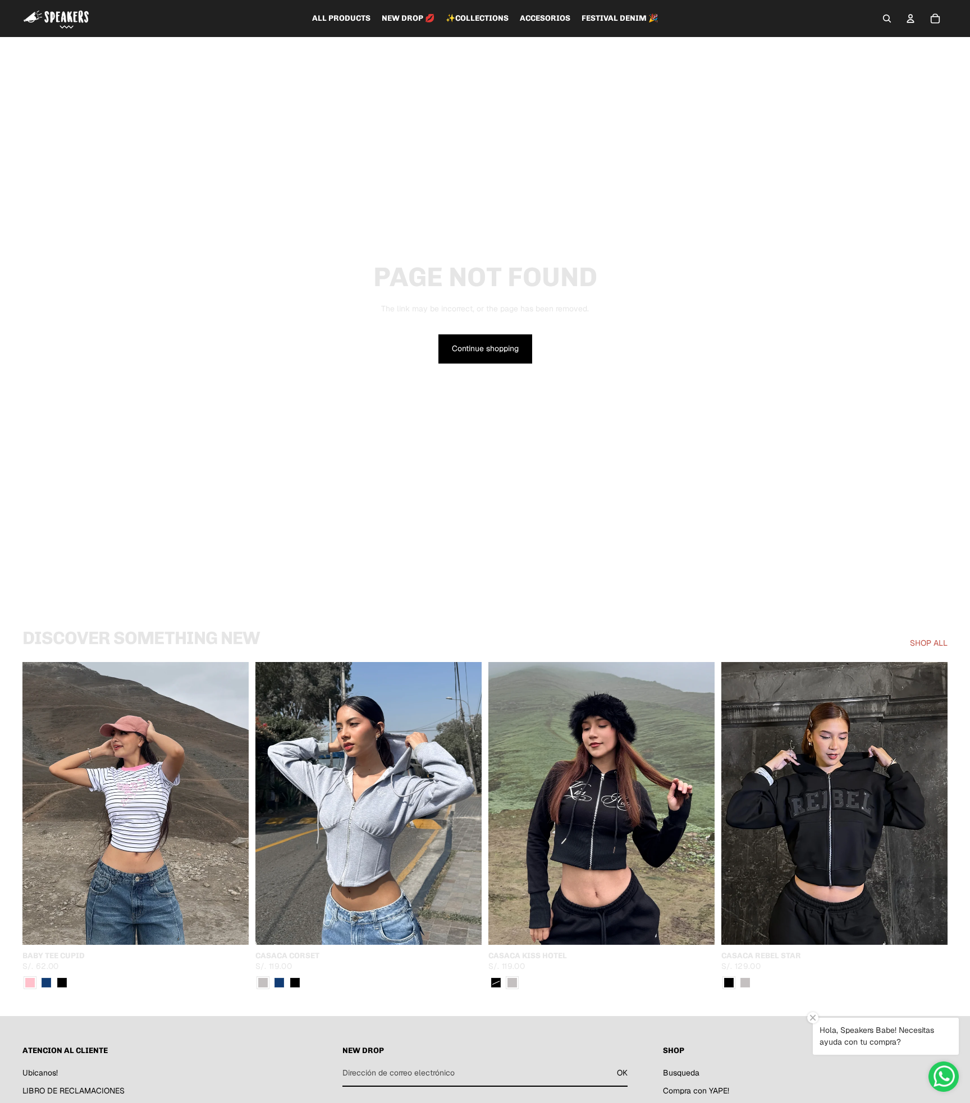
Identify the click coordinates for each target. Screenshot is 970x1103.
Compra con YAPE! (696, 1091)
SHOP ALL (929, 643)
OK (622, 1073)
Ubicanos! (40, 1073)
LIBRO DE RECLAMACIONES (73, 1091)
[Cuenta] (910, 18)
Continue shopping (485, 348)
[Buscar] (887, 18)
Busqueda (681, 1073)
